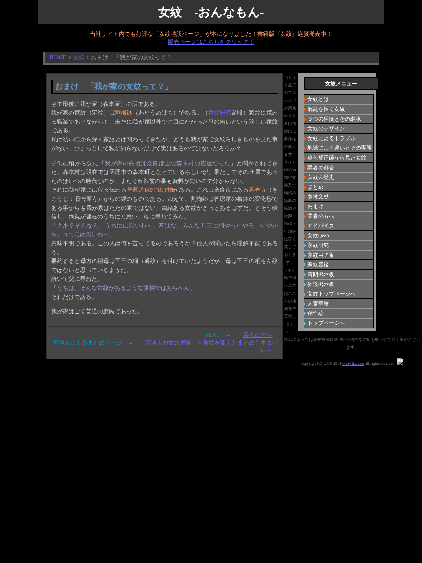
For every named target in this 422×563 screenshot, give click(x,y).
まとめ (315, 187)
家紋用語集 (320, 255)
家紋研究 (219, 112)
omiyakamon (353, 363)
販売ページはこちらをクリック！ (211, 41)
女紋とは (318, 99)
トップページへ (326, 323)
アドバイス (320, 226)
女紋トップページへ (331, 294)
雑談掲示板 (320, 284)
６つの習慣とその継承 (334, 119)
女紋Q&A (318, 235)
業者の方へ (320, 216)
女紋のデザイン (326, 128)
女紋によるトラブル (331, 138)
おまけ (315, 206)
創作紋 (315, 313)
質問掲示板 (320, 274)
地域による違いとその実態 (339, 148)
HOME (57, 57)
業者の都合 (320, 167)
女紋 (78, 57)
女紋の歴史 (320, 177)
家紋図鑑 (318, 264)
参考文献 (318, 196)
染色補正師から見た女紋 (336, 158)
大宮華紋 (318, 303)
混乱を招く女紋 (326, 109)
